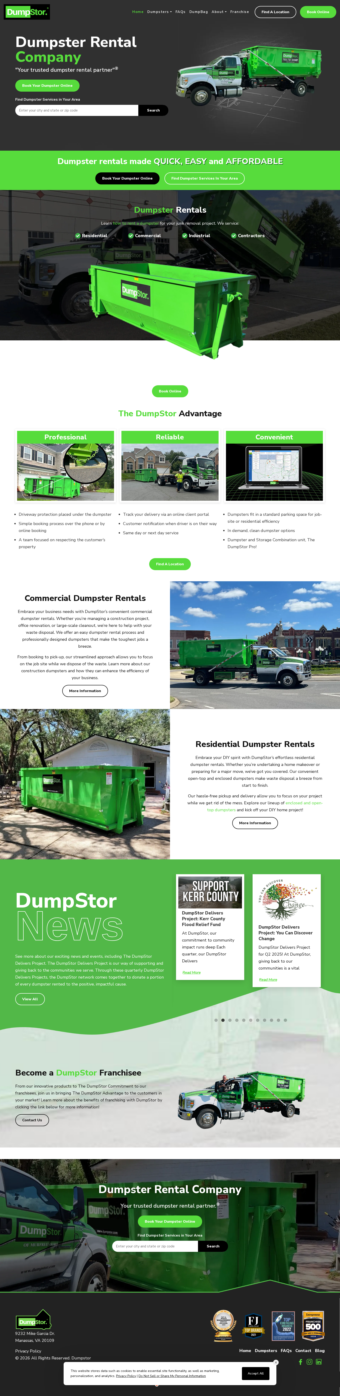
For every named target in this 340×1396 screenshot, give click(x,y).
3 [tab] (227, 1020)
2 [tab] (220, 1020)
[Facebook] (300, 1362)
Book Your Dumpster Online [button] (47, 85)
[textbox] (91, 110)
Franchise (239, 11)
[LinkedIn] (318, 1362)
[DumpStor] (27, 11)
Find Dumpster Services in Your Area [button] (204, 178)
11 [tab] (283, 1020)
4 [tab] (234, 1020)
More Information (85, 690)
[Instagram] (309, 1362)
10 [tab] (276, 1020)
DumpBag (198, 11)
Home (138, 11)
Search (153, 110)
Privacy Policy (28, 1351)
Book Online (170, 391)
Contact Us (32, 1120)
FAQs (181, 11)
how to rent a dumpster (136, 223)
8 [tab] (262, 1020)
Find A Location (275, 12)
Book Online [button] (318, 12)
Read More (191, 972)
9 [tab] (269, 1020)
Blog (320, 1350)
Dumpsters (158, 11)
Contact (303, 1350)
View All (30, 999)
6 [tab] (248, 1020)
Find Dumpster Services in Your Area (47, 99)
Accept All (256, 1373)
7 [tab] (255, 1020)
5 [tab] (241, 1020)
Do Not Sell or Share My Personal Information (172, 1376)
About (218, 11)
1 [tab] (213, 1020)
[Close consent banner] (276, 1362)
